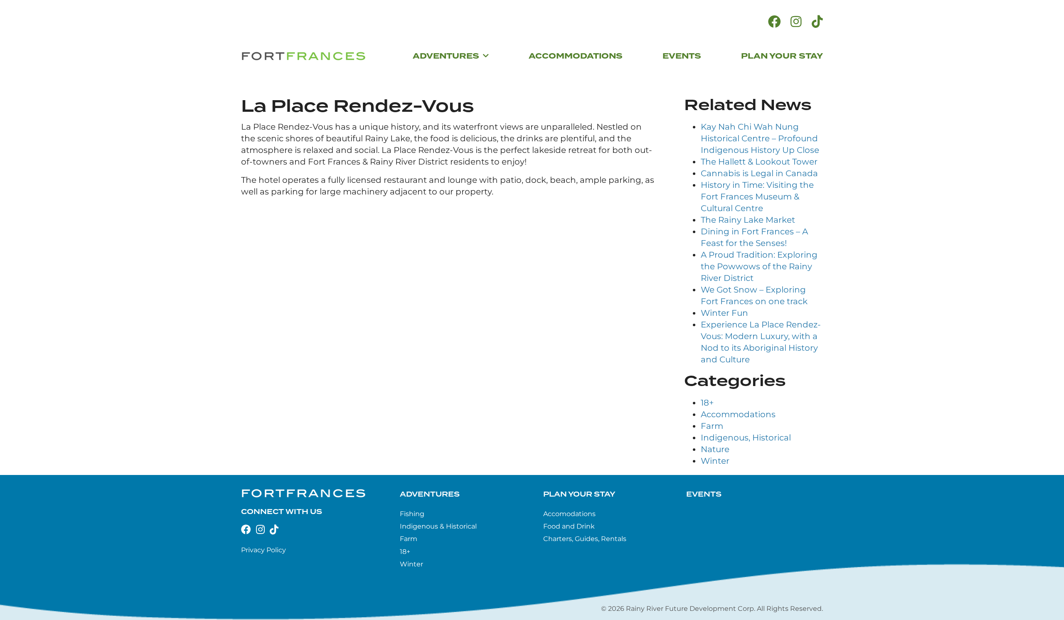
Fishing (412, 514)
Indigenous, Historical (746, 438)
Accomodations (569, 514)
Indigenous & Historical (438, 526)
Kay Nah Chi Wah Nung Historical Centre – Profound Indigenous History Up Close (760, 138)
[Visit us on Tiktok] (817, 22)
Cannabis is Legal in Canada (759, 173)
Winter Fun (724, 313)
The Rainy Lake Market (748, 220)
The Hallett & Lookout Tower (759, 162)
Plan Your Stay (579, 494)
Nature (715, 449)
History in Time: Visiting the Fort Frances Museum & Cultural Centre (757, 196)
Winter (715, 461)
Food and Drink (569, 526)
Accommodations (738, 414)
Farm (712, 426)
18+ (707, 403)
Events (704, 494)
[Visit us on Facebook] (774, 22)
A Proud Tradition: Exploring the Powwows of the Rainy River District (759, 266)
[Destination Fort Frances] (303, 56)
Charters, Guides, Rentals (584, 539)
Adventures (430, 494)
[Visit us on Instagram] (796, 22)
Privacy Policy (263, 550)
